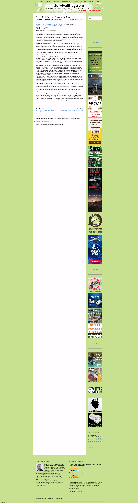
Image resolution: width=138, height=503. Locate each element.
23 (98, 442)
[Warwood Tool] (95, 375)
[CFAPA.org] (95, 405)
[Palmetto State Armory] (95, 249)
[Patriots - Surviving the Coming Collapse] (95, 84)
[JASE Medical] (95, 359)
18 (88, 442)
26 (90, 444)
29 (96, 444)
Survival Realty (40, 117)
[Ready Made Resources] (95, 156)
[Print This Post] (70, 19)
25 (88, 444)
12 (90, 441)
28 (94, 444)
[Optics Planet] (95, 390)
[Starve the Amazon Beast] (95, 285)
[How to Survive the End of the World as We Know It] (95, 62)
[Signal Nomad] (95, 201)
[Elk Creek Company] (95, 223)
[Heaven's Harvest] (95, 107)
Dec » (92, 447)
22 (96, 442)
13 (92, 441)
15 (96, 441)
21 (94, 442)
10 (101, 439)
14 (94, 441)
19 (90, 442)
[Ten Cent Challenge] (95, 420)
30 (98, 444)
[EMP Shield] (95, 300)
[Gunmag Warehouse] (95, 179)
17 (101, 441)
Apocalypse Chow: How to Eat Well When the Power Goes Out (50, 24)
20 (92, 442)
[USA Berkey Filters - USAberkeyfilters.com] (95, 316)
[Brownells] (95, 131)
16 (98, 441)
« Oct (89, 447)
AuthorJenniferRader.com (42, 121)
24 (101, 442)
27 (92, 444)
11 (88, 441)
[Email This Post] (71, 19)
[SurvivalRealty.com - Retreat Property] (95, 331)
